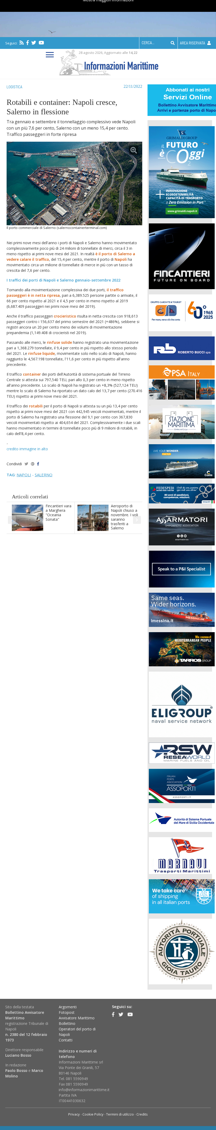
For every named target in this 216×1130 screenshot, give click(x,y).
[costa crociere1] (182, 460)
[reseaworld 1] (182, 752)
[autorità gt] (182, 950)
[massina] (182, 609)
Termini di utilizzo (120, 1114)
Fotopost (67, 1012)
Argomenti (68, 1006)
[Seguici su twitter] (33, 42)
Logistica (14, 86)
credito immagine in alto (27, 448)
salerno (43, 474)
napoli (24, 474)
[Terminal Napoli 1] (182, 421)
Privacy (74, 1114)
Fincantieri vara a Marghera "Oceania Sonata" (58, 512)
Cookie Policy (93, 1114)
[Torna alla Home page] (108, 61)
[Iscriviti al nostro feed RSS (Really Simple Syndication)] (21, 42)
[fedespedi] (182, 492)
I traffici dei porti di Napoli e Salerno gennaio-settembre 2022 (63, 280)
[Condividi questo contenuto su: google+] (33, 463)
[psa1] (182, 381)
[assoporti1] (182, 785)
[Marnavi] (182, 854)
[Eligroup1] (182, 703)
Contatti (65, 1039)
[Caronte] (182, 312)
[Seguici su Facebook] (27, 42)
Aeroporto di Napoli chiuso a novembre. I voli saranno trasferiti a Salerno (124, 516)
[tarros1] (182, 648)
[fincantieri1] (182, 255)
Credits (142, 1114)
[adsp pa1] (182, 819)
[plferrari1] (182, 568)
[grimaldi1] (182, 171)
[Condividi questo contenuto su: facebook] (38, 463)
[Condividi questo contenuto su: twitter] (26, 463)
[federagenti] (182, 895)
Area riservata (193, 42)
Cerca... (148, 42)
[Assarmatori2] (182, 526)
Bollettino (67, 1023)
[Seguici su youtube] (41, 42)
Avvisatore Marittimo (77, 1017)
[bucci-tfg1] (182, 347)
